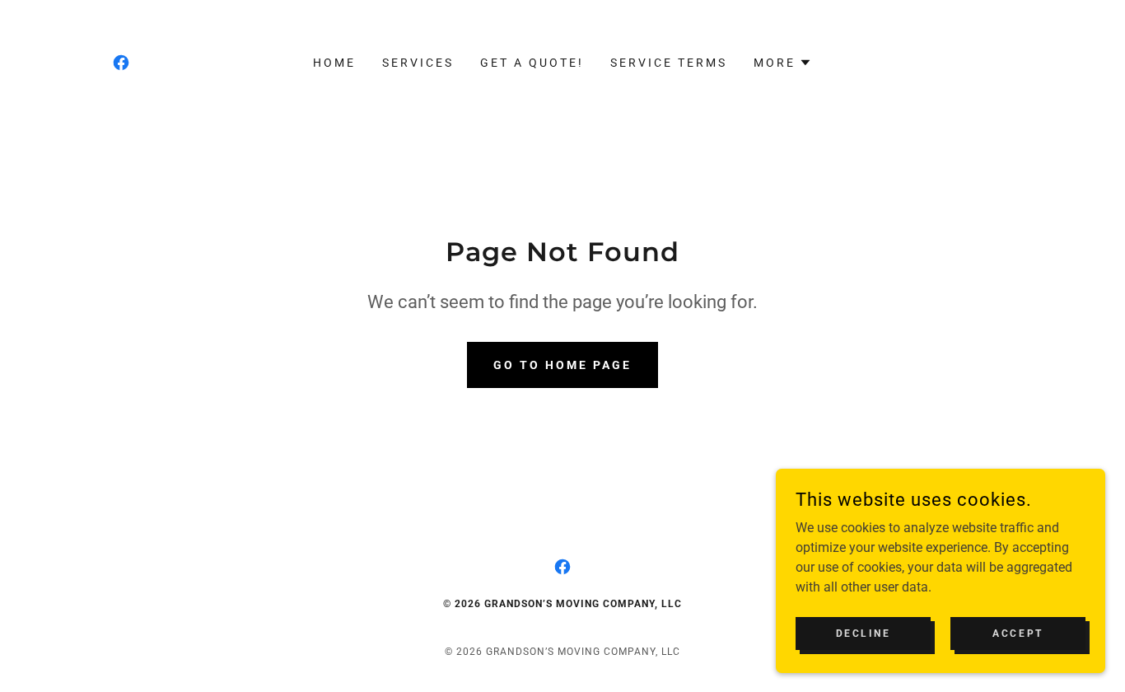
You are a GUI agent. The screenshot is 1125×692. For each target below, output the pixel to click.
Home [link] (334, 62)
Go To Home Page (562, 365)
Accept (1017, 632)
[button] (783, 62)
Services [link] (418, 62)
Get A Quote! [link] (532, 62)
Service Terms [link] (668, 62)
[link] (121, 62)
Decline (863, 632)
